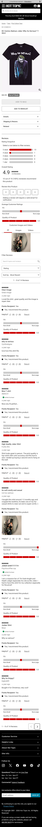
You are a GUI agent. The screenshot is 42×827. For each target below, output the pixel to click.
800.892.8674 (7, 822)
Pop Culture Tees (17, 23)
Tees (8, 23)
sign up (35, 795)
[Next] (40, 1)
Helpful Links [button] (7, 742)
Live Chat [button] (24, 772)
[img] (3, 765)
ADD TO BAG (21, 102)
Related (6, 126)
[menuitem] (38, 5)
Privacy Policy (8, 806)
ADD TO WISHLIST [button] (21, 109)
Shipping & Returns (10, 122)
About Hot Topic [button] (9, 748)
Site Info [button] (5, 753)
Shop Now (27, 1)
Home (3, 23)
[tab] (21, 64)
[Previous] (2, 1)
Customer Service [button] (9, 736)
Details (6, 117)
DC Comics (6, 27)
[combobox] (21, 11)
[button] (3, 6)
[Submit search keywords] (3, 11)
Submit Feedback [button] (18, 782)
